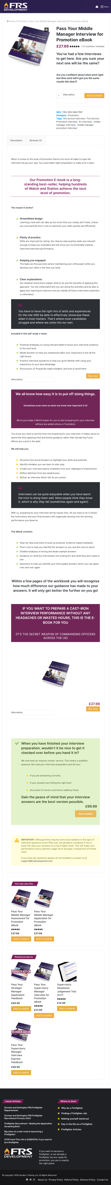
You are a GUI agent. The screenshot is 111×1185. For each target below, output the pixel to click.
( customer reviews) (93, 46)
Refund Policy (71, 1179)
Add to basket (94, 95)
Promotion (22, 21)
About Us (42, 1179)
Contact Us (102, 1179)
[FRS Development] (16, 6)
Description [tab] (16, 140)
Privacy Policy (56, 1179)
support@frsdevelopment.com (36, 861)
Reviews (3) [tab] (36, 140)
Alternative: (69, 94)
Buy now (93, 375)
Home (12, 21)
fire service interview (74, 118)
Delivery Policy (87, 1179)
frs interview (85, 121)
